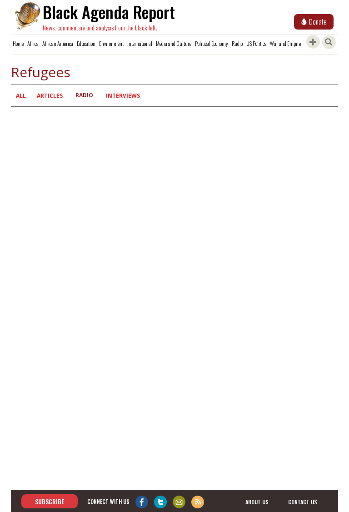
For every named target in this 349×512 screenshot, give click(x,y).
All (21, 95)
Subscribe (49, 501)
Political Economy (211, 43)
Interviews (123, 95)
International (139, 43)
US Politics (256, 43)
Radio (237, 43)
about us (257, 502)
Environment (111, 43)
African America (57, 43)
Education (86, 43)
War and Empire (285, 43)
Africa (33, 43)
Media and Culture (173, 43)
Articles (50, 95)
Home (18, 43)
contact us (302, 502)
